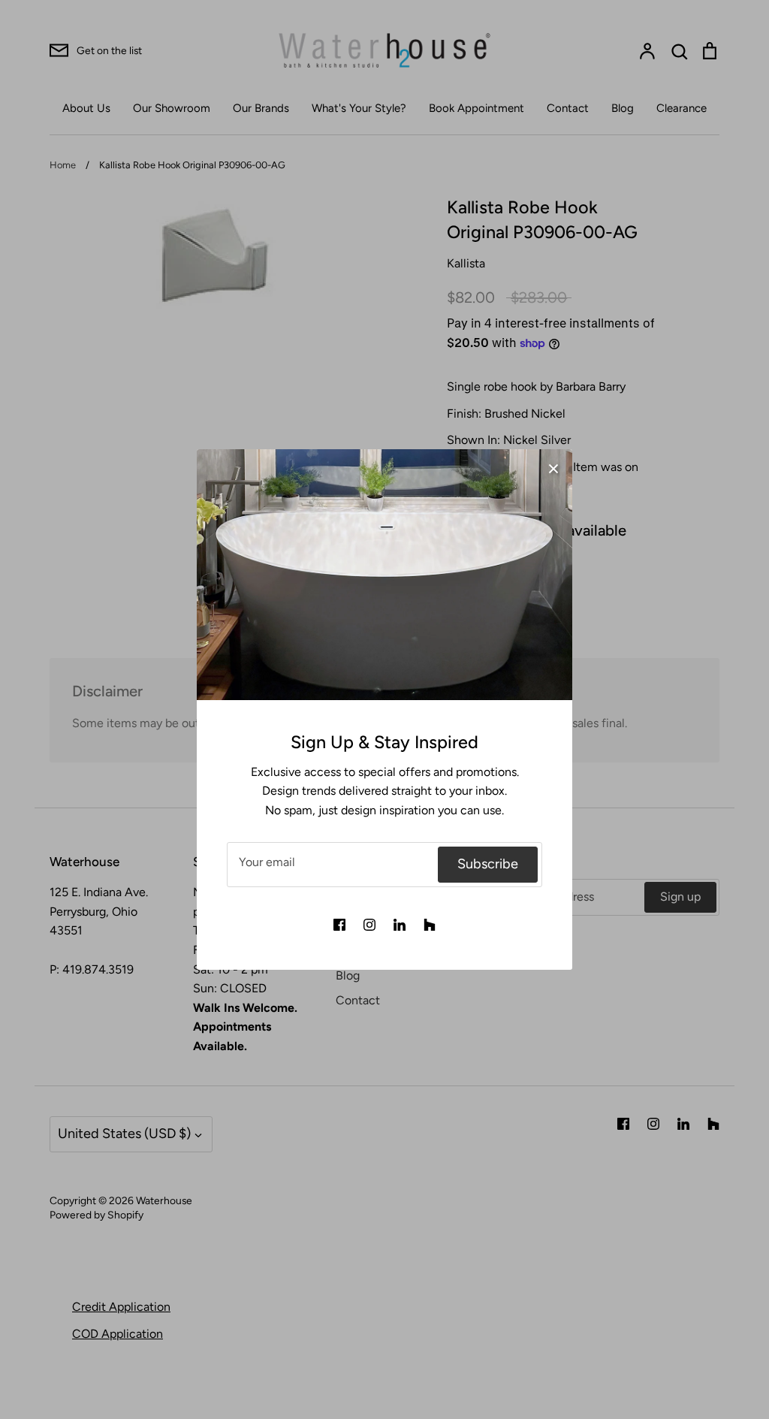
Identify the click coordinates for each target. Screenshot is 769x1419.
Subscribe (487, 864)
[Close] (553, 468)
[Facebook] (339, 925)
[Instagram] (369, 925)
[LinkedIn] (399, 925)
